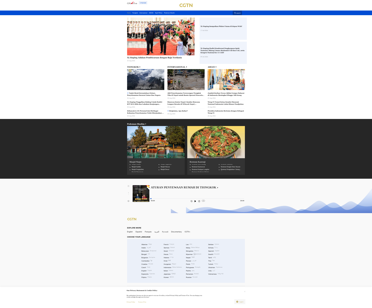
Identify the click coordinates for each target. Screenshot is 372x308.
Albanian (146, 244)
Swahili (214, 254)
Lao (189, 244)
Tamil (212, 258)
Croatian (147, 264)
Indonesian (173, 267)
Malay (192, 248)
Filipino (146, 277)
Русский (165, 232)
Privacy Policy (131, 302)
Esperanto (148, 274)
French (169, 244)
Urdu (211, 271)
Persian (191, 261)
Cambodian (146, 261)
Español (139, 232)
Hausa (168, 254)
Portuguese (193, 267)
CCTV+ (187, 232)
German (169, 248)
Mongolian (192, 251)
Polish (190, 264)
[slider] (150, 198)
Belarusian (148, 251)
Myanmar (193, 254)
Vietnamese (215, 274)
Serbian (213, 244)
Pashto (190, 271)
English (130, 232)
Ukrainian (215, 267)
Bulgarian (148, 258)
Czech (145, 267)
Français (148, 232)
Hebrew (169, 258)
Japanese (170, 274)
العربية (156, 232)
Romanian (192, 274)
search (238, 13)
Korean (169, 277)
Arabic (146, 248)
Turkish (213, 264)
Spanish (213, 251)
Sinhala (213, 248)
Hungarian (170, 264)
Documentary (176, 232)
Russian (191, 277)
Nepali (190, 258)
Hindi (167, 261)
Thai (211, 261)
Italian (168, 271)
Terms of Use (142, 302)
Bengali (145, 254)
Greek (169, 251)
